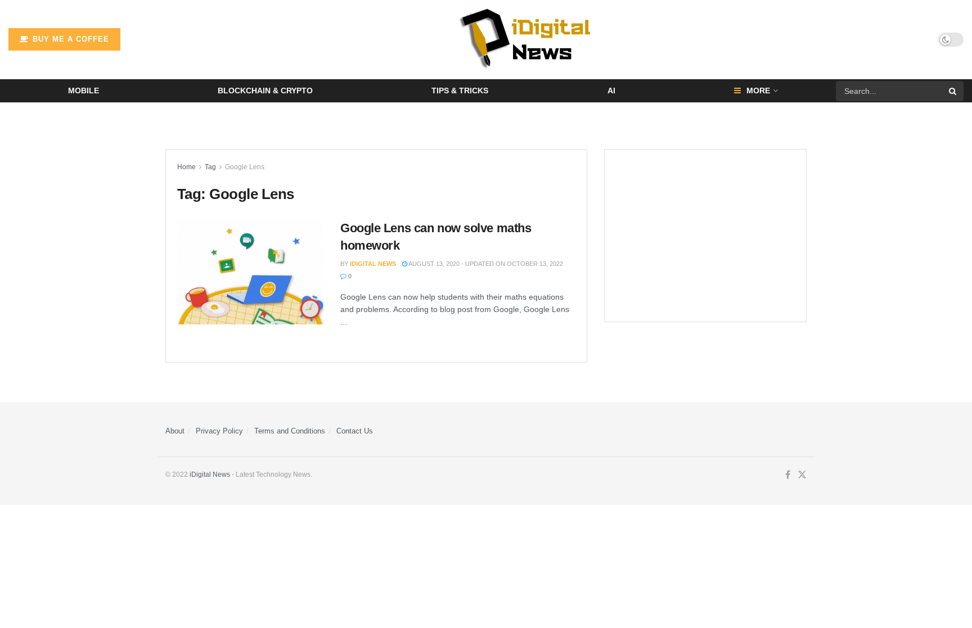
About (174, 431)
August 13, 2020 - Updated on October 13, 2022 (485, 263)
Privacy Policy (219, 431)
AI (611, 90)
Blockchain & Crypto (265, 90)
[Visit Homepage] (529, 39)
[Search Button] (953, 91)
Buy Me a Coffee (69, 39)
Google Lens (244, 167)
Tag (210, 167)
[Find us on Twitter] (802, 475)
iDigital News (210, 474)
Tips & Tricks (459, 90)
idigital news (373, 263)
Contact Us (354, 431)
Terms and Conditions (289, 431)
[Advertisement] (705, 235)
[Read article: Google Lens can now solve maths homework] (250, 272)
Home (186, 167)
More (758, 90)
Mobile (83, 90)
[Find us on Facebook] (787, 475)
